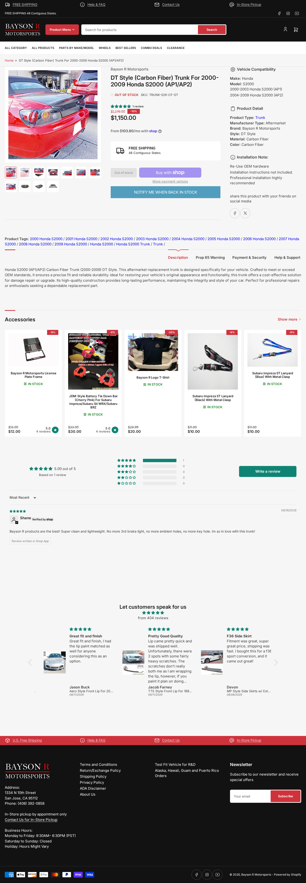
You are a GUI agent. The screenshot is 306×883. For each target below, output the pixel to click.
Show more (287, 319)
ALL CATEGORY (16, 48)
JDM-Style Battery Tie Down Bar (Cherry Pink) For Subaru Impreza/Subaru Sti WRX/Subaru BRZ (93, 401)
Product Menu (60, 30)
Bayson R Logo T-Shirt (153, 377)
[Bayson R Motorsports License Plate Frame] (33, 350)
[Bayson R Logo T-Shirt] (153, 352)
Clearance (176, 48)
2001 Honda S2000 (81, 239)
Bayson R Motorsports (129, 69)
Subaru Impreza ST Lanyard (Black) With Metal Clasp (212, 398)
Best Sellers (125, 48)
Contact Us (171, 4)
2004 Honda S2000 (188, 239)
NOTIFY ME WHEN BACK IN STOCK (165, 192)
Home (9, 60)
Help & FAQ (96, 4)
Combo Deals (151, 48)
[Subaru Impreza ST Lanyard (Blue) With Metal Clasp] (272, 349)
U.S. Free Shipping (27, 740)
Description (178, 257)
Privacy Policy (92, 782)
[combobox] (153, 29)
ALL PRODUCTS (43, 48)
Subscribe (285, 796)
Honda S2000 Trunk (133, 244)
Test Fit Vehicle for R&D (175, 764)
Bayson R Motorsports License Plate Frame (33, 375)
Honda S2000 (101, 244)
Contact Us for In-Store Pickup (31, 819)
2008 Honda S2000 (35, 244)
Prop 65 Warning (210, 257)
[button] (121, 106)
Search (212, 30)
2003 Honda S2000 (152, 239)
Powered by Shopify (287, 874)
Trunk (260, 117)
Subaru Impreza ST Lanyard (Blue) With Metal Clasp (272, 375)
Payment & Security (249, 257)
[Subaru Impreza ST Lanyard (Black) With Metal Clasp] (213, 361)
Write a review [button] (267, 471)
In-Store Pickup (249, 4)
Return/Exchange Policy (100, 770)
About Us (87, 794)
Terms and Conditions (98, 764)
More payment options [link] (170, 181)
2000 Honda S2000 (46, 239)
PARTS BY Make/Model (76, 48)
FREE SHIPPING (25, 4)
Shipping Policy (93, 776)
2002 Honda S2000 (116, 239)
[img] (18, 511)
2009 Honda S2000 (71, 244)
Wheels (105, 48)
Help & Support (287, 257)
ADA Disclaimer (93, 788)
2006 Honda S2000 (259, 239)
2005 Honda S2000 (224, 239)
